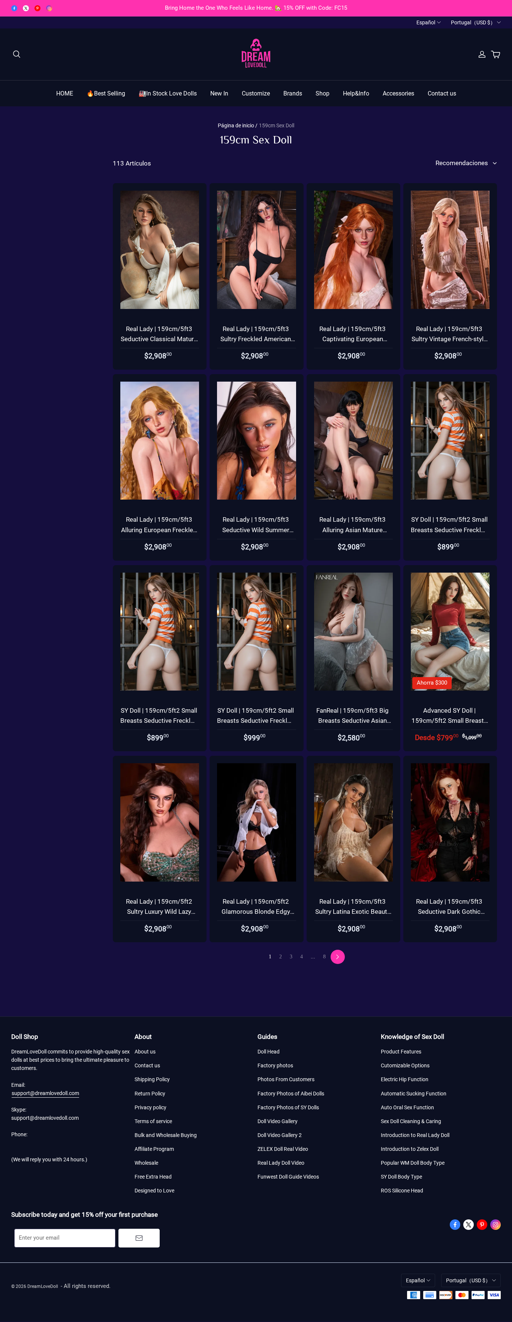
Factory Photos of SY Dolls (288, 1107)
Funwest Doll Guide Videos (288, 1177)
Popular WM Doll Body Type (413, 1163)
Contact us (442, 93)
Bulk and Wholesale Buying (166, 1135)
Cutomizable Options (405, 1065)
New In (219, 93)
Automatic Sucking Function (413, 1094)
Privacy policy (150, 1107)
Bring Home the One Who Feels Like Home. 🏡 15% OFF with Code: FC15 (256, 7)
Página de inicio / (237, 125)
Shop (322, 93)
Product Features (401, 1052)
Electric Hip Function (404, 1079)
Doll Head (268, 1052)
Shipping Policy (152, 1079)
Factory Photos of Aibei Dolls (290, 1094)
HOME (64, 93)
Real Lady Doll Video (280, 1163)
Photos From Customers (285, 1079)
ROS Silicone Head (402, 1191)
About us (145, 1052)
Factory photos (275, 1065)
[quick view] (202, 189)
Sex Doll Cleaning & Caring (411, 1121)
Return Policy (150, 1094)
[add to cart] (202, 207)
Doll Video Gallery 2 (279, 1135)
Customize (256, 93)
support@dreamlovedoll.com (45, 1093)
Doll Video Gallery (277, 1121)
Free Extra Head (153, 1177)
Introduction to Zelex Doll (410, 1149)
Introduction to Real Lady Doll (415, 1135)
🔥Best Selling (106, 93)
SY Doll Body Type (401, 1177)
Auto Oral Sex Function (407, 1107)
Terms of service (153, 1121)
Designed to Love (154, 1191)
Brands (292, 93)
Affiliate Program (154, 1149)
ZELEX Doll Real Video (282, 1149)
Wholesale (146, 1163)
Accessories (398, 93)
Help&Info (356, 93)
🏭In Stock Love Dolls (168, 93)
